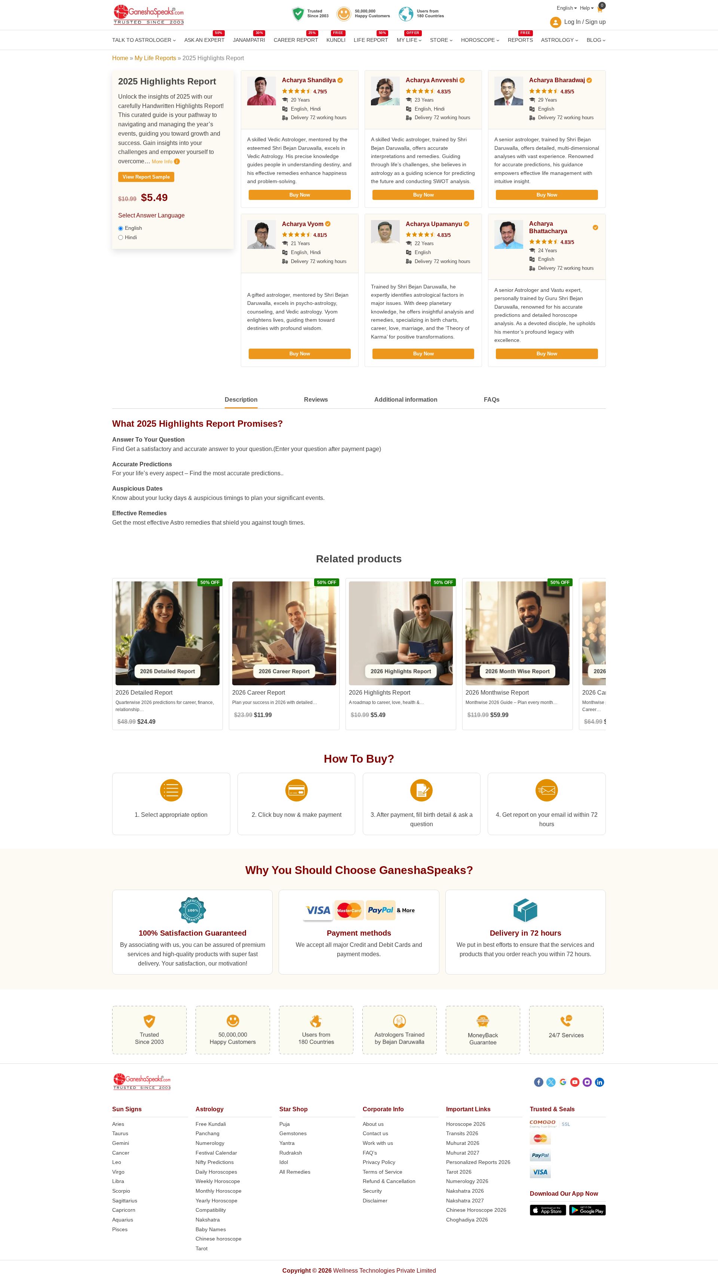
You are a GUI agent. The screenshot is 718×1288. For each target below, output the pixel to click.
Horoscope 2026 (465, 1124)
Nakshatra (208, 1220)
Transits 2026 (462, 1133)
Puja (284, 1124)
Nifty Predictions (215, 1162)
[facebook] (538, 1083)
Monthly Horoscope (219, 1191)
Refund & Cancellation (389, 1181)
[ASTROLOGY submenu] (577, 40)
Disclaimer (375, 1201)
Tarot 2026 (459, 1172)
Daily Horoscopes (216, 1172)
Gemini (120, 1143)
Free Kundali (211, 1124)
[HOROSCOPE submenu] (498, 40)
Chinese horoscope (219, 1239)
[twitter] (551, 1083)
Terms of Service (382, 1172)
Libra (118, 1181)
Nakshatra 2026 (465, 1191)
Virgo (118, 1172)
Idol (283, 1162)
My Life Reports (155, 58)
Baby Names (211, 1229)
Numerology (210, 1143)
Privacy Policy (379, 1162)
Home (120, 58)
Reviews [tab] (316, 399)
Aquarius (122, 1220)
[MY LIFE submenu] (420, 40)
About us (373, 1124)
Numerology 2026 (467, 1181)
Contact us (375, 1133)
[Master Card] (568, 1139)
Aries (118, 1124)
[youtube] (575, 1083)
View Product (167, 679)
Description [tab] (241, 399)
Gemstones (293, 1133)
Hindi (131, 237)
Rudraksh (290, 1153)
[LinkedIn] (599, 1083)
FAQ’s (370, 1153)
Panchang (208, 1133)
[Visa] (568, 1173)
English (565, 8)
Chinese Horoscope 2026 (476, 1210)
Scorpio (121, 1191)
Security (372, 1191)
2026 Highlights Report (379, 692)
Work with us (378, 1143)
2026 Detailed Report (144, 692)
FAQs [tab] (492, 399)
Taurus (120, 1133)
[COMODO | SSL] (568, 1125)
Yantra (287, 1143)
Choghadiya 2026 (467, 1220)
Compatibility (211, 1210)
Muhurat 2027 (462, 1153)
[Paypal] (568, 1156)
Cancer (120, 1153)
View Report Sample (146, 177)
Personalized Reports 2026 (478, 1162)
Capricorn (123, 1210)
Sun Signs (127, 1109)
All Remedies (294, 1172)
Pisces (120, 1229)
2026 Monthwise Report (497, 692)
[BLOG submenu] (604, 40)
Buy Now (299, 195)
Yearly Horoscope (216, 1201)
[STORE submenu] (451, 40)
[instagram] (587, 1083)
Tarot (202, 1248)
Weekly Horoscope (218, 1181)
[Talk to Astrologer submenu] (174, 40)
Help (585, 8)
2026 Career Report (258, 692)
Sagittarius (124, 1201)
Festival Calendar (216, 1153)
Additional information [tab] (406, 399)
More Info (163, 161)
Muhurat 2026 (462, 1143)
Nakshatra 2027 (465, 1201)
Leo (116, 1162)
